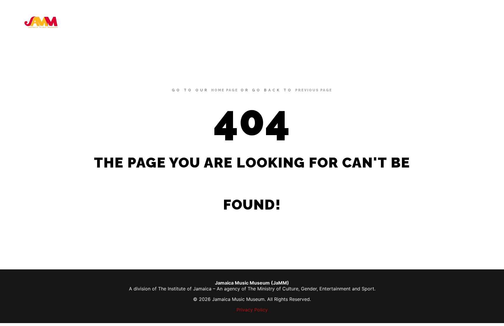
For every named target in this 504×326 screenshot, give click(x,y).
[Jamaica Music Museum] (41, 22)
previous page (313, 90)
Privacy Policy (252, 310)
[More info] (482, 22)
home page (224, 90)
